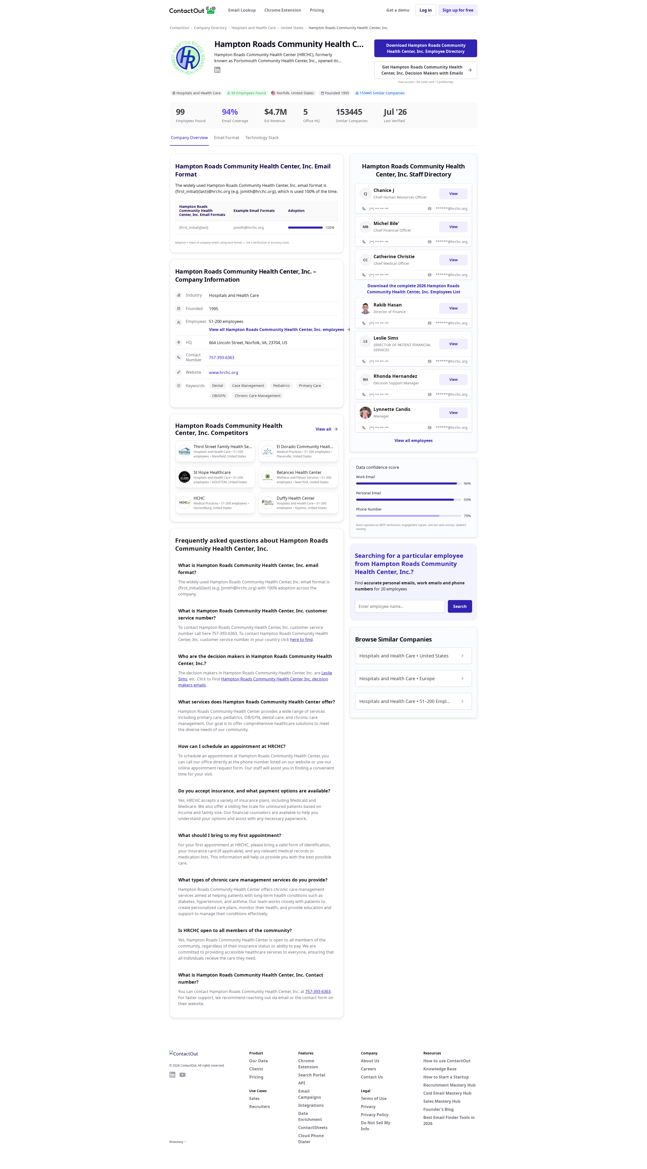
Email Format (226, 137)
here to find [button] (301, 639)
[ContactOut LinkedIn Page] (172, 1105)
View (453, 193)
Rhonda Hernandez (395, 376)
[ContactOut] (194, 10)
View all (323, 429)
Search (460, 606)
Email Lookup (242, 10)
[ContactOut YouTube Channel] (182, 1105)
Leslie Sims (386, 337)
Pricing (317, 10)
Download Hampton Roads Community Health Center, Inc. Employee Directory (426, 48)
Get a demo (397, 10)
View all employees (414, 440)
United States (292, 27)
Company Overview (189, 137)
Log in (426, 10)
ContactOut (179, 27)
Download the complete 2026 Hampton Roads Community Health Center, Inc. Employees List (413, 289)
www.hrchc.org (223, 372)
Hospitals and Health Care (254, 27)
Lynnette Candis (392, 409)
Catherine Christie (394, 256)
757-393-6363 (221, 357)
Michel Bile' (386, 223)
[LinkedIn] (217, 70)
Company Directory (210, 27)
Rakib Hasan (388, 304)
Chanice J (384, 190)
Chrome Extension (282, 10)
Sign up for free (458, 10)
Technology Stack (262, 137)
